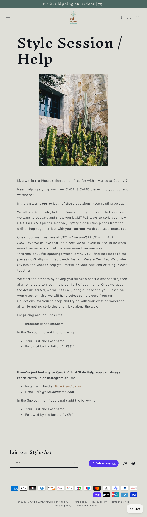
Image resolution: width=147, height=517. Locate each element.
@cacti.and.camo (68, 386)
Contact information (86, 505)
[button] (8, 17)
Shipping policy (62, 505)
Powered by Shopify (56, 502)
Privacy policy (99, 502)
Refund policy (79, 502)
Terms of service (120, 502)
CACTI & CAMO (36, 502)
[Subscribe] (74, 463)
